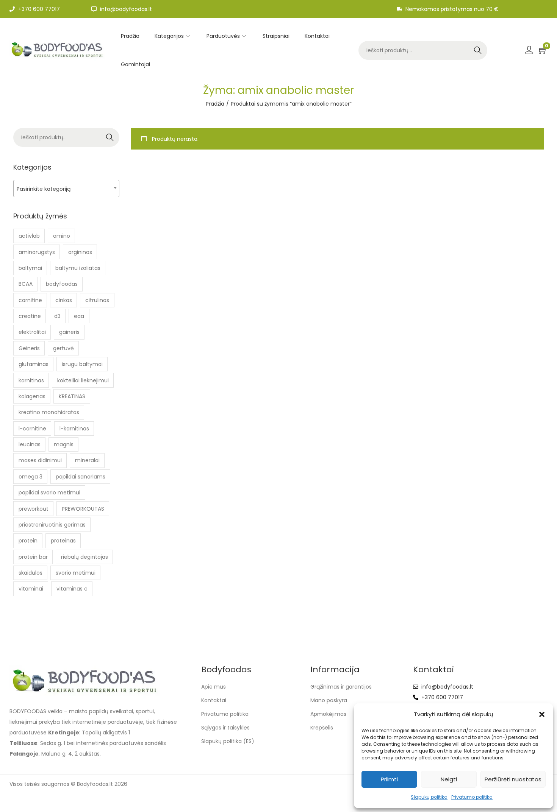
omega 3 (30, 476)
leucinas (30, 444)
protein (28, 540)
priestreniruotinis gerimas (52, 524)
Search (477, 50)
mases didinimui (40, 460)
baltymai (30, 268)
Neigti (449, 779)
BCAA (26, 284)
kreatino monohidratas (49, 412)
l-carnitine (32, 428)
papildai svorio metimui (49, 492)
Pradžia (215, 104)
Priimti (389, 779)
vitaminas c (72, 588)
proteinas (63, 540)
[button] (542, 714)
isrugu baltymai (82, 364)
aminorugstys (37, 252)
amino (61, 236)
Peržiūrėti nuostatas (513, 779)
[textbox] (66, 188)
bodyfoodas (62, 284)
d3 (57, 316)
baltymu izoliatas (77, 268)
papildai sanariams (80, 476)
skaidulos (30, 573)
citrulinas (97, 300)
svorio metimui (75, 573)
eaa (79, 316)
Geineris (29, 348)
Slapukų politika (429, 797)
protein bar (33, 557)
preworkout (34, 509)
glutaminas (34, 364)
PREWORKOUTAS (83, 509)
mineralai (87, 460)
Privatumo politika (472, 797)
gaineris (69, 332)
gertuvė (63, 348)
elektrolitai (32, 332)
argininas (80, 252)
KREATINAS (72, 396)
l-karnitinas (74, 428)
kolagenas (32, 396)
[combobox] (66, 188)
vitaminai (31, 588)
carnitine (30, 300)
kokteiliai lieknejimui (83, 380)
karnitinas (31, 380)
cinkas (63, 300)
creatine (30, 316)
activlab (29, 236)
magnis (64, 444)
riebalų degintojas (84, 557)
